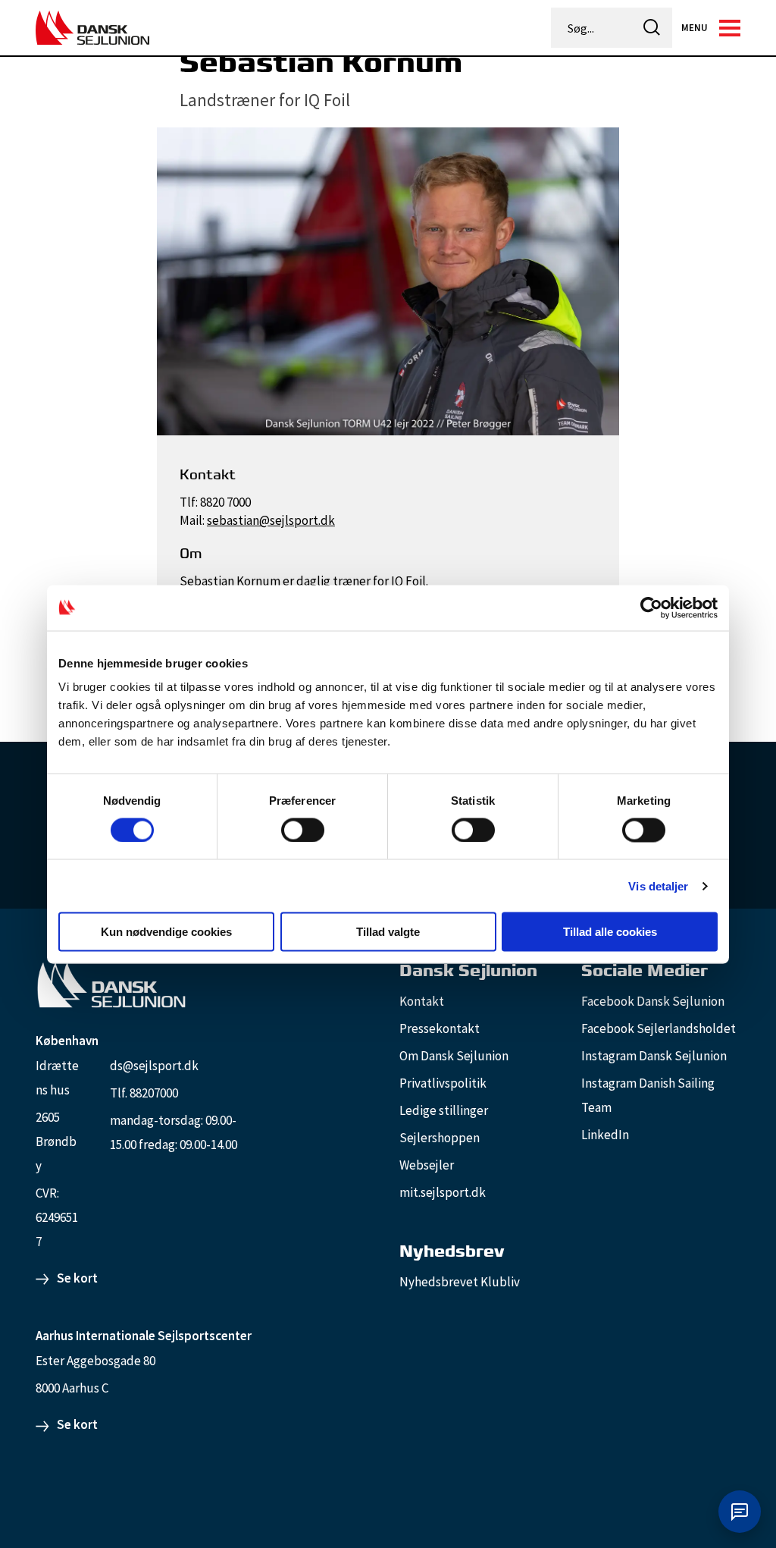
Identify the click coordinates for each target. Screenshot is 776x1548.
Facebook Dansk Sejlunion (652, 1001)
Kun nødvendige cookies (166, 931)
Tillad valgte (388, 931)
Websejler (426, 1165)
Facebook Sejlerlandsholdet (658, 1028)
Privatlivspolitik (443, 1083)
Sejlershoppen (439, 1137)
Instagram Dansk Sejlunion (654, 1055)
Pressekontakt (439, 1028)
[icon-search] (652, 27)
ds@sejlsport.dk (154, 1065)
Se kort (77, 1278)
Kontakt (421, 1001)
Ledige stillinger (443, 1110)
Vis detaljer (658, 885)
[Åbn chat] (739, 1511)
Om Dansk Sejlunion (453, 1055)
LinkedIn (605, 1134)
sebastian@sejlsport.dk (271, 520)
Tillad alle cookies (610, 931)
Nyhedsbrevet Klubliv (459, 1281)
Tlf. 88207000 (144, 1093)
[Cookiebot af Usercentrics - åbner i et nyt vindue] (651, 607)
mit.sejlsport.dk (442, 1192)
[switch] (302, 830)
